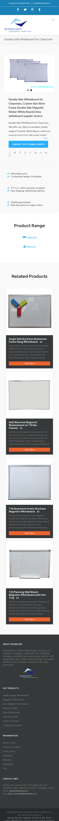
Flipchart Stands (10, 708)
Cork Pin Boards (10, 716)
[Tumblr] (39, 9)
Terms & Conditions (12, 747)
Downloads (8, 764)
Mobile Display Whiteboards (16, 695)
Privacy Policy (9, 751)
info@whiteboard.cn (41, 3)
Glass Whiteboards (11, 712)
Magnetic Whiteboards (13, 699)
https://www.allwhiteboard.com (22, 793)
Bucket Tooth (9, 742)
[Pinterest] (32, 9)
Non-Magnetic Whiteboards (15, 704)
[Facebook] (18, 9)
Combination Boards (12, 725)
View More (30, 363)
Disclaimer (8, 755)
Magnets (27, 818)
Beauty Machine (15, 818)
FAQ (5, 768)
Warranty (7, 759)
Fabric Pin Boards (11, 721)
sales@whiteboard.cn (18, 790)
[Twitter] (25, 9)
